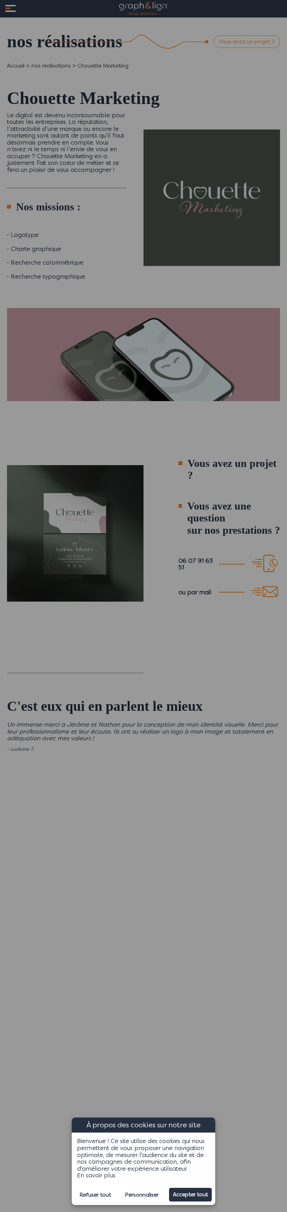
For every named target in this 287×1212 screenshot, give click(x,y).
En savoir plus (96, 1175)
